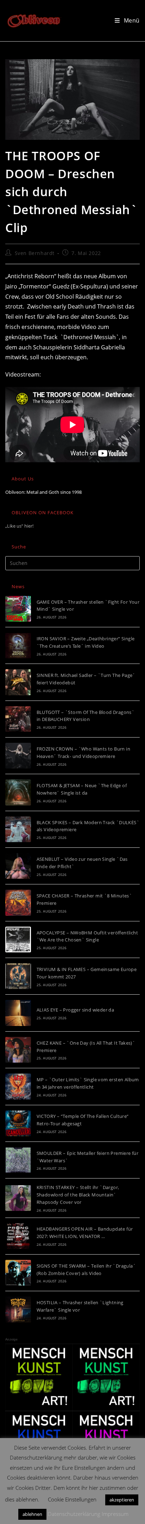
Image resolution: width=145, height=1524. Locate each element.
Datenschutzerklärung (74, 1513)
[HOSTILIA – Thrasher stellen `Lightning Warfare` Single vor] (18, 1309)
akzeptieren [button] (121, 1500)
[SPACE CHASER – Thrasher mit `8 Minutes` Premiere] (18, 902)
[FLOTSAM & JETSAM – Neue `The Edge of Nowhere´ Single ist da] (18, 792)
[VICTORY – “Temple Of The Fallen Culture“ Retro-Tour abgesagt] (18, 1123)
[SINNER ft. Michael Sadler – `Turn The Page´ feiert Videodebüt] (18, 682)
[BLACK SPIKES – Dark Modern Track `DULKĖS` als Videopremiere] (18, 829)
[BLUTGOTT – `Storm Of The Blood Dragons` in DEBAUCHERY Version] (18, 719)
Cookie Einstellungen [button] (72, 1499)
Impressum (115, 1513)
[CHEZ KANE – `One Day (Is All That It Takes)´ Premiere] (18, 1050)
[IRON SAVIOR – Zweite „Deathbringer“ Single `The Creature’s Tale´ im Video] (18, 645)
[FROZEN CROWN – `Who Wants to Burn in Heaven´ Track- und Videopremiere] (18, 756)
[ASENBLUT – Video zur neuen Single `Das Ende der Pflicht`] (18, 866)
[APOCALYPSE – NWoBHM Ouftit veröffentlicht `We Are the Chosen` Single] (18, 939)
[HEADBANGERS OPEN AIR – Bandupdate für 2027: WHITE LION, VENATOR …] (18, 1236)
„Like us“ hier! (19, 526)
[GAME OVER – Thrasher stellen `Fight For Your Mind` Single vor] (18, 609)
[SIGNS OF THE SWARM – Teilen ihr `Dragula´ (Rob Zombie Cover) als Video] (18, 1273)
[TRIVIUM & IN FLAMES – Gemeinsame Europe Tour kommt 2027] (18, 976)
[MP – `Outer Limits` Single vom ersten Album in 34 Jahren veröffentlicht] (18, 1086)
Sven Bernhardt (35, 253)
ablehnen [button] (32, 1514)
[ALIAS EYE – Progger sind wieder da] (18, 1013)
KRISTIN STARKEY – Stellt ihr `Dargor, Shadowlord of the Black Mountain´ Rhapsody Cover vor (78, 1194)
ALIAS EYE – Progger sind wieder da (75, 1010)
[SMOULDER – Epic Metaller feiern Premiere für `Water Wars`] (18, 1160)
